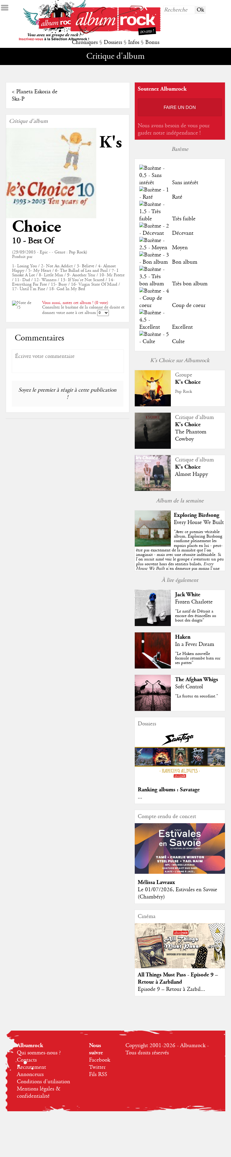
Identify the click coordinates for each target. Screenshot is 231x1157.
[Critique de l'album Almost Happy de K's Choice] (153, 489)
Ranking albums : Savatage (169, 789)
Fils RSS (98, 1074)
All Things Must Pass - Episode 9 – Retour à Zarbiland (178, 978)
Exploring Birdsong (196, 515)
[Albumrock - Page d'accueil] (115, 33)
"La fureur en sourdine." (196, 696)
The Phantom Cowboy (190, 435)
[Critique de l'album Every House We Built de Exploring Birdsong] (153, 545)
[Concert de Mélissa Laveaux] (180, 872)
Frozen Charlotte (194, 602)
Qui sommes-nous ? (39, 1052)
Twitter (97, 1067)
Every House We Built (199, 522)
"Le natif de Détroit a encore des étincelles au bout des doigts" (195, 615)
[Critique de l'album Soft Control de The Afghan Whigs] (153, 709)
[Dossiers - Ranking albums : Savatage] (180, 779)
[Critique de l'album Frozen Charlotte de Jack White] (153, 624)
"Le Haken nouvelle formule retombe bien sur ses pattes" (197, 658)
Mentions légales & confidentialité (38, 1092)
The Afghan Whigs (196, 679)
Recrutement (31, 1067)
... (140, 797)
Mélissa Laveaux (156, 882)
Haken (182, 637)
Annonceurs (30, 1074)
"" (180, 557)
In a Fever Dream (194, 644)
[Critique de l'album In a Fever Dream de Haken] (153, 667)
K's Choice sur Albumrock (179, 360)
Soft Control (189, 686)
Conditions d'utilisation (43, 1081)
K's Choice (188, 382)
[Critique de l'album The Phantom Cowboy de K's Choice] (153, 447)
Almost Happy (191, 474)
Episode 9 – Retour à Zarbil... (171, 989)
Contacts (27, 1060)
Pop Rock (183, 392)
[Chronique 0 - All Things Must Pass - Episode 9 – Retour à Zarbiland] (180, 951)
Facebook (99, 1060)
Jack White (187, 594)
